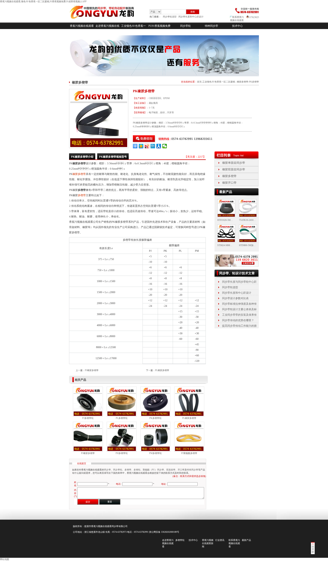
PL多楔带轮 (122, 418)
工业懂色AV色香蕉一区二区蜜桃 (133, 29)
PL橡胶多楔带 (162, 370)
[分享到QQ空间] (141, 146)
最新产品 (246, 540)
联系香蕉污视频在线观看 (234, 543)
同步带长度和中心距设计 (190, 16)
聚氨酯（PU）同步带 (153, 469)
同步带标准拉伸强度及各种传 (239, 303)
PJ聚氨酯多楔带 (189, 453)
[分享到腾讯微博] (153, 146)
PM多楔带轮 (155, 453)
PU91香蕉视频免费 (159, 25)
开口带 (181, 469)
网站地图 (4, 559)
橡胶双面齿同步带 (233, 169)
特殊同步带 (192, 469)
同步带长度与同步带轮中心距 (239, 281)
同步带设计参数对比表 (235, 298)
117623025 (254, 17)
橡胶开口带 (229, 182)
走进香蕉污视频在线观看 (107, 29)
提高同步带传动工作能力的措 (239, 325)
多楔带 (82, 195)
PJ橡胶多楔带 (92, 370)
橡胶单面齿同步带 (233, 162)
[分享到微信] (164, 146)
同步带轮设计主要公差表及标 (239, 309)
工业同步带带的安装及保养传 (239, 314)
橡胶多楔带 (242, 81)
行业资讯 (219, 540)
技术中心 (237, 25)
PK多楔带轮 (155, 418)
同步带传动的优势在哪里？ (238, 320)
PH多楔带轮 (122, 453)
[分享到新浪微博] (147, 146)
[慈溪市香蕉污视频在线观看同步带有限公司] (105, 21)
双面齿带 (170, 469)
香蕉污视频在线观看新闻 (207, 543)
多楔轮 (137, 469)
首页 (199, 81)
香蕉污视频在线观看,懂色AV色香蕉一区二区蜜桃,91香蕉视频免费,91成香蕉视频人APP (43, 1)
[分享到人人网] (158, 146)
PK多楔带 (254, 81)
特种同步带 (211, 25)
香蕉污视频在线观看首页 (82, 29)
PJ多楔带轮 (88, 418)
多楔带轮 (179, 540)
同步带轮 (185, 25)
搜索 (192, 11)
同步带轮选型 (170, 16)
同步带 (107, 469)
